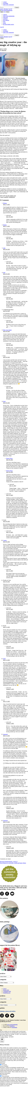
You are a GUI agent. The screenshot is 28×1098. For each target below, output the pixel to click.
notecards (5, 17)
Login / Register (4, 9)
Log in (4, 988)
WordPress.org (6, 992)
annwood (4, 50)
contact (5, 2)
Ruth (4, 401)
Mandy (5, 225)
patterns (5, 14)
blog (4, 21)
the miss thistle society (8, 24)
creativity (6, 197)
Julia (4, 248)
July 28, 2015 (6, 249)
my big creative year (11, 195)
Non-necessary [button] (3, 1074)
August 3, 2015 (10, 647)
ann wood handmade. (12, 1024)
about (4, 23)
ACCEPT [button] (11, 1037)
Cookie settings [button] (4, 1037)
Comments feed (7, 991)
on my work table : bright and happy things (13, 863)
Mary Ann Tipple (7, 330)
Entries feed (6, 990)
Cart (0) (10, 9)
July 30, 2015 (9, 216)
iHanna (5, 203)
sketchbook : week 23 (8, 861)
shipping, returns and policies (7, 1011)
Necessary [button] (2, 1063)
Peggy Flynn (9, 458)
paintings (5, 18)
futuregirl (5, 734)
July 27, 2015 (3, 49)
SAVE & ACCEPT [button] (5, 1086)
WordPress (12, 1026)
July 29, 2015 (6, 274)
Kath (4, 658)
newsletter (5, 3)
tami (4, 272)
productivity (12, 197)
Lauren (5, 540)
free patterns (6, 20)
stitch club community (8, 4)
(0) (4, 11)
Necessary (4, 1064)
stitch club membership (8, 16)
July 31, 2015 (9, 387)
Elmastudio (14, 1027)
